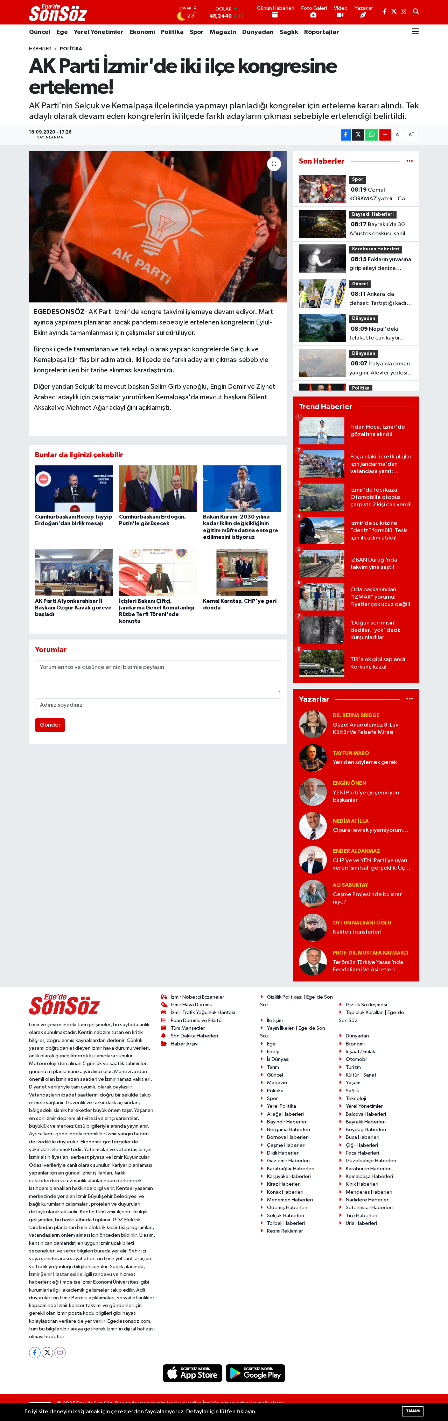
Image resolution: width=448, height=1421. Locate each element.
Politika (172, 32)
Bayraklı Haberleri (373, 214)
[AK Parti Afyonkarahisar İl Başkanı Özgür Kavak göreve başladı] (74, 573)
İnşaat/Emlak (360, 1051)
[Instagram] (60, 1352)
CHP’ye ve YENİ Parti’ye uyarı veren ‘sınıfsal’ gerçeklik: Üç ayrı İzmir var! (370, 865)
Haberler (40, 49)
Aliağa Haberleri (285, 1114)
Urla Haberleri (361, 1223)
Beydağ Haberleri (366, 1129)
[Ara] (416, 12)
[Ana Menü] (415, 32)
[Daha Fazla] (385, 135)
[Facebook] (35, 1352)
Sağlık (289, 32)
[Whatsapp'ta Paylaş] (371, 135)
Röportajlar (321, 32)
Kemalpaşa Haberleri (369, 1176)
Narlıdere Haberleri (368, 1199)
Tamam (413, 1411)
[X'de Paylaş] (358, 135)
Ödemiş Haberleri (287, 1207)
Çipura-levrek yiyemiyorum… (370, 830)
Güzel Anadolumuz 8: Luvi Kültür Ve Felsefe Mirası (366, 728)
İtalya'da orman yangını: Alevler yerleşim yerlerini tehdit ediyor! (380, 368)
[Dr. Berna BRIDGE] (313, 724)
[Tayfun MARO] (313, 758)
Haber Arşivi (184, 1044)
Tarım (273, 1067)
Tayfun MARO (351, 753)
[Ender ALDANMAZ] (313, 860)
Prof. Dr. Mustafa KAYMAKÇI (370, 953)
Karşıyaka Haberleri (289, 1176)
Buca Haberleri (362, 1137)
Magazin (223, 32)
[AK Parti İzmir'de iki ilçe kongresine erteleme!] (158, 226)
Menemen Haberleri (290, 1199)
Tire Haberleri (361, 1215)
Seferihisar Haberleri (369, 1207)
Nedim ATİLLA (351, 821)
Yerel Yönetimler (99, 32)
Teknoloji (356, 1098)
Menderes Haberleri (369, 1192)
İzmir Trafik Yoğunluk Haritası (203, 1012)
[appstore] (193, 1373)
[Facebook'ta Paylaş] (346, 135)
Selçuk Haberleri (285, 1215)
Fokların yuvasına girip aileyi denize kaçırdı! (380, 264)
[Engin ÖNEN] (313, 792)
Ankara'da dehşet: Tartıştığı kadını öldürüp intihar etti (380, 299)
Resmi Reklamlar (285, 1231)
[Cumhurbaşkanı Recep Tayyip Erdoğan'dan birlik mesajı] (74, 489)
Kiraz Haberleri (284, 1184)
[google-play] (256, 1373)
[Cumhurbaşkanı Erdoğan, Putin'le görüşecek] (158, 489)
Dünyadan (258, 32)
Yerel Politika (281, 1106)
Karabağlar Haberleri (290, 1168)
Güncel (39, 32)
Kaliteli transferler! (357, 932)
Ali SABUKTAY (350, 885)
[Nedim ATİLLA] (313, 826)
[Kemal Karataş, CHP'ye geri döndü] (242, 573)
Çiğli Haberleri (362, 1145)
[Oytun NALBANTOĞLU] (313, 927)
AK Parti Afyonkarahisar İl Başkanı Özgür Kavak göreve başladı (73, 607)
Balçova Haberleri (366, 1114)
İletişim (275, 1020)
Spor (197, 32)
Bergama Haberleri (288, 1129)
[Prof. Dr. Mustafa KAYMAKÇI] (313, 961)
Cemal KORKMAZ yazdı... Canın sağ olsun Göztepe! (381, 195)
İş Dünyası (278, 1059)
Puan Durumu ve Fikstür (197, 1020)
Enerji (273, 1051)
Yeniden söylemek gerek (365, 762)
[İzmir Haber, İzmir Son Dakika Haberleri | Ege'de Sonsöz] (59, 12)
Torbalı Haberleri (286, 1223)
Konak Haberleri (285, 1192)
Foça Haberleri (362, 1153)
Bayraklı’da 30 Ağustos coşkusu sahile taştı (379, 229)
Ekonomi (142, 32)
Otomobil (357, 1059)
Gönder (50, 725)
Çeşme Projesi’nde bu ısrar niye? (367, 898)
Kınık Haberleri (362, 1184)
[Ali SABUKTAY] (313, 894)
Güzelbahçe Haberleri (371, 1160)
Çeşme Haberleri (286, 1145)
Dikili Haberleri (283, 1153)
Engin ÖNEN (349, 783)
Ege (62, 32)
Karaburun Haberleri (375, 249)
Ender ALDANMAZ (356, 851)
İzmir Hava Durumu (191, 1004)
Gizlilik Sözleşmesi (366, 1004)
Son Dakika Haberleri (194, 1035)
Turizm (353, 1067)
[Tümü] (409, 161)
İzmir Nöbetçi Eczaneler (197, 997)
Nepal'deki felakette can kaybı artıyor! (374, 334)
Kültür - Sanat (361, 1075)
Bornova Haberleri (288, 1137)
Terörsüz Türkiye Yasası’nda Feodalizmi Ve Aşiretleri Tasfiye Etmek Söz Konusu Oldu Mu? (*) (368, 966)
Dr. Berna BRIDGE (356, 715)
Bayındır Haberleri (287, 1121)
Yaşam (353, 1082)
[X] (47, 1352)
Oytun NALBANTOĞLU (362, 923)
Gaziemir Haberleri (288, 1160)
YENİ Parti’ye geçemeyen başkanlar (366, 796)
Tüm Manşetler (188, 1028)
